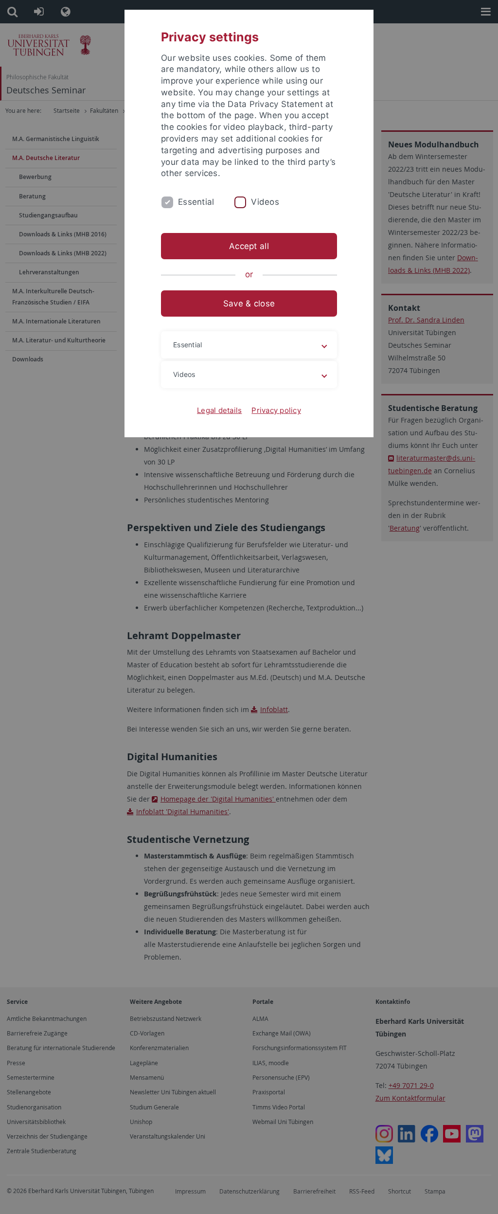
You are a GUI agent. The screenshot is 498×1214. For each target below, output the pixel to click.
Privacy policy (276, 410)
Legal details (219, 410)
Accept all (249, 246)
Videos (265, 202)
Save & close (249, 303)
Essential (196, 202)
